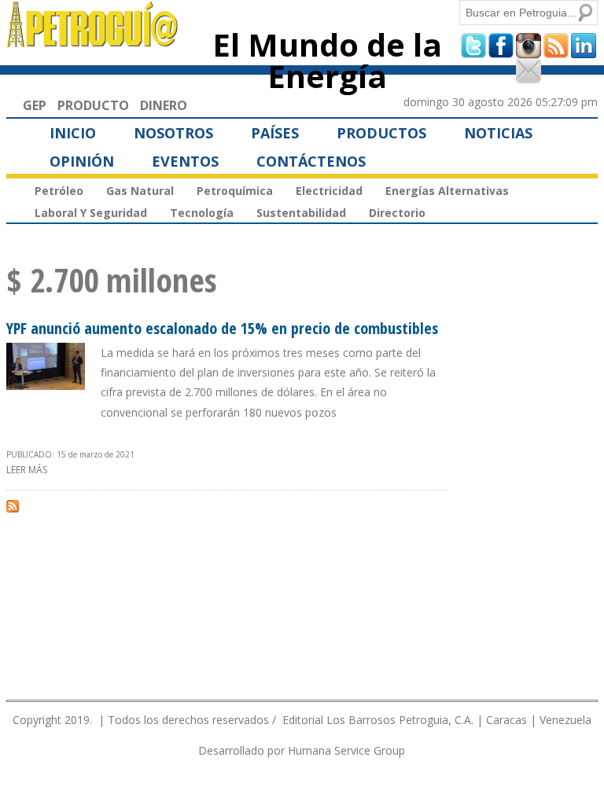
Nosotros (173, 132)
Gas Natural (140, 190)
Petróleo (59, 190)
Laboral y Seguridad (91, 212)
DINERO (163, 105)
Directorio (397, 212)
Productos (381, 132)
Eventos (185, 161)
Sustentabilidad (301, 212)
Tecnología (202, 212)
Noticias (498, 132)
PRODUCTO (93, 105)
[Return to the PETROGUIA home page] (93, 40)
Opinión (82, 161)
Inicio (73, 132)
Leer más (26, 469)
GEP (34, 105)
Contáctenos (311, 161)
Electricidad (329, 190)
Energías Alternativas (447, 190)
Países (275, 132)
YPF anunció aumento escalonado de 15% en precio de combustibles (222, 328)
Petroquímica (235, 190)
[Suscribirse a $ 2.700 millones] (12, 505)
